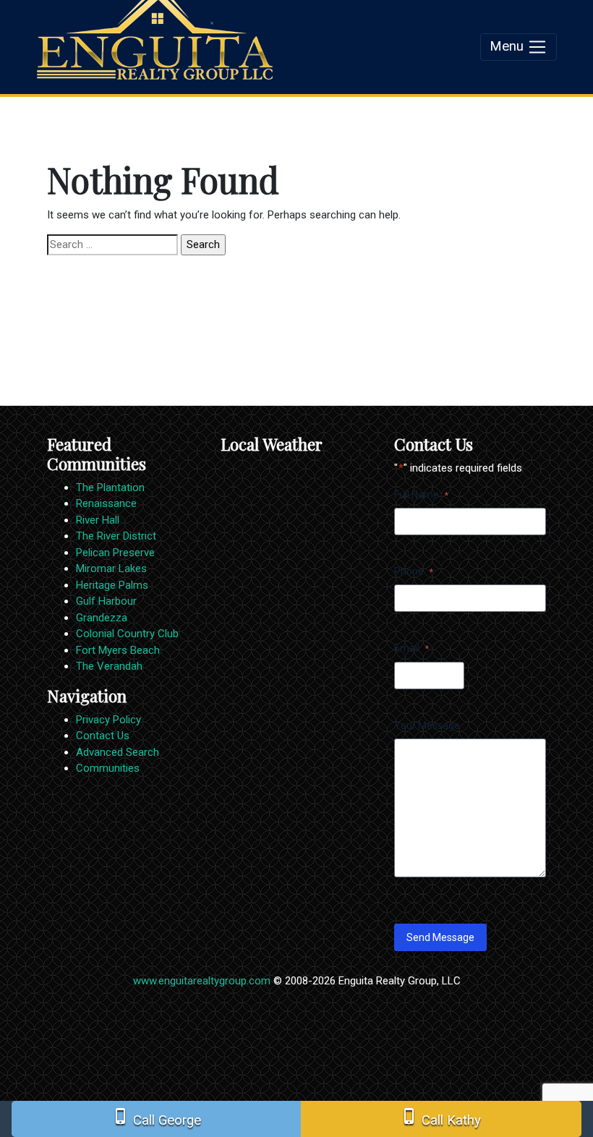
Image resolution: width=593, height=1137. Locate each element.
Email (411, 648)
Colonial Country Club (127, 633)
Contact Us (102, 735)
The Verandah (109, 666)
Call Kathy (441, 1117)
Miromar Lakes (111, 568)
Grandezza (101, 617)
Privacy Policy (108, 719)
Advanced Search (117, 752)
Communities (108, 768)
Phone (413, 571)
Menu (508, 46)
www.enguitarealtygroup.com (201, 980)
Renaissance (106, 503)
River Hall (97, 520)
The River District (116, 535)
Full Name (421, 495)
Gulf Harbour (106, 601)
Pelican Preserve (115, 552)
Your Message (427, 725)
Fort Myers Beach (118, 650)
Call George (156, 1117)
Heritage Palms (112, 585)
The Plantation (110, 487)
